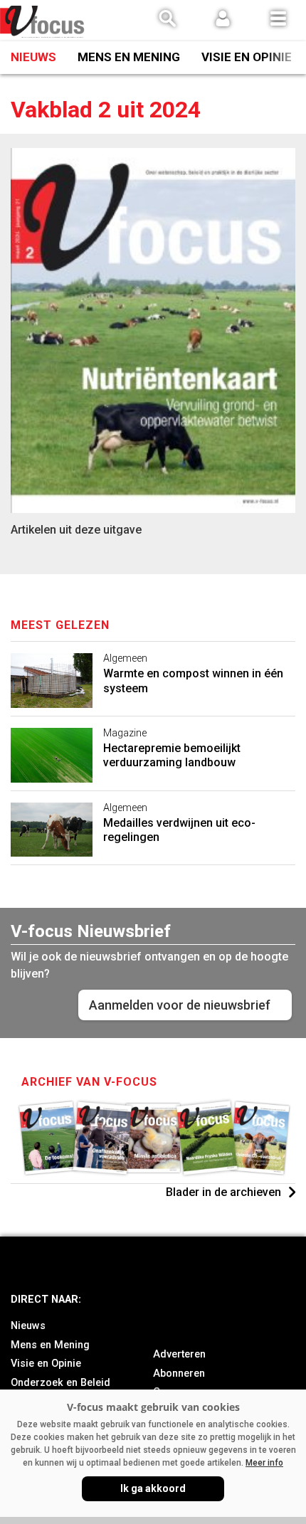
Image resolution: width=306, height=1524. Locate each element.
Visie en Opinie (246, 57)
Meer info (264, 1463)
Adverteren (179, 1354)
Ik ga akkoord (153, 1488)
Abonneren (179, 1373)
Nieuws (33, 57)
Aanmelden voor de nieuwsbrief (179, 1005)
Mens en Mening (129, 57)
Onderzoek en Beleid (60, 1383)
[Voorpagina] (42, 22)
